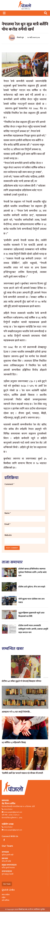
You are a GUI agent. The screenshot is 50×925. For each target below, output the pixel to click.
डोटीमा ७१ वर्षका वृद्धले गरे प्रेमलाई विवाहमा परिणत (21, 681)
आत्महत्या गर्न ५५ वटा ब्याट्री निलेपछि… (16, 712)
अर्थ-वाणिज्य (5, 900)
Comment (9, 484)
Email (7, 524)
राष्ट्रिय (3, 897)
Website (8, 535)
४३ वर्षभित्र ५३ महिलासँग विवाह (14, 742)
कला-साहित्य (6, 894)
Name (8, 513)
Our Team (6, 884)
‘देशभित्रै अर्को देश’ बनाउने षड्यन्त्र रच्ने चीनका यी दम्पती (22, 773)
